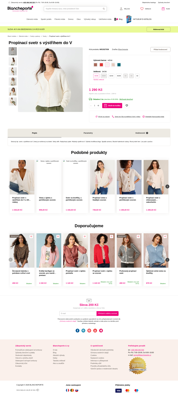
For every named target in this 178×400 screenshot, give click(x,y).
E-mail (63, 313)
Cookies (94, 355)
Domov (71, 19)
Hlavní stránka (12, 36)
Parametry (88, 133)
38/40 (104, 76)
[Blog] (101, 331)
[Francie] (68, 390)
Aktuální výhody (59, 355)
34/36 (96, 76)
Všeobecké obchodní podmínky (102, 350)
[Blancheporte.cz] (20, 9)
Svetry (45, 36)
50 (125, 76)
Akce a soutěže (58, 363)
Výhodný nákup (90, 19)
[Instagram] (83, 331)
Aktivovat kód (158, 29)
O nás (55, 350)
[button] (11, 259)
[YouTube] (95, 331)
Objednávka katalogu (149, 2)
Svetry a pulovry (35, 36)
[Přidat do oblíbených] (126, 105)
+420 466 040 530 (29, 2)
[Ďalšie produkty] (167, 186)
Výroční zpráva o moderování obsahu (104, 369)
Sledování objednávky (23, 355)
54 (137, 76)
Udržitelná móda (105, 19)
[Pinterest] (89, 331)
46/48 (119, 76)
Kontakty (18, 366)
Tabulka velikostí (98, 79)
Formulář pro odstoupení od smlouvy (28, 350)
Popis (34, 133)
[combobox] (70, 8)
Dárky (55, 358)
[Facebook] (77, 331)
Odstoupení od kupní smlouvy (26, 361)
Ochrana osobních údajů (99, 353)
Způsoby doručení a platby (25, 353)
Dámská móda (32, 19)
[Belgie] (72, 390)
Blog (54, 353)
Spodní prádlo (46, 19)
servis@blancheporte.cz (142, 355)
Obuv (79, 19)
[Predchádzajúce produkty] (11, 186)
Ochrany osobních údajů (68, 321)
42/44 (111, 76)
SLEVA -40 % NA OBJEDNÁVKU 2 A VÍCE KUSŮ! (26, 29)
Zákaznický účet (21, 363)
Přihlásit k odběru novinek (107, 313)
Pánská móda (59, 19)
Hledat (102, 8)
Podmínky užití (96, 363)
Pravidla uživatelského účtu (101, 366)
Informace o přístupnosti (99, 361)
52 (131, 76)
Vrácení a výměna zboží (24, 358)
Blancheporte (123, 49)
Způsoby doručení (164, 2)
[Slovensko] (77, 390)
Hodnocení (141, 133)
